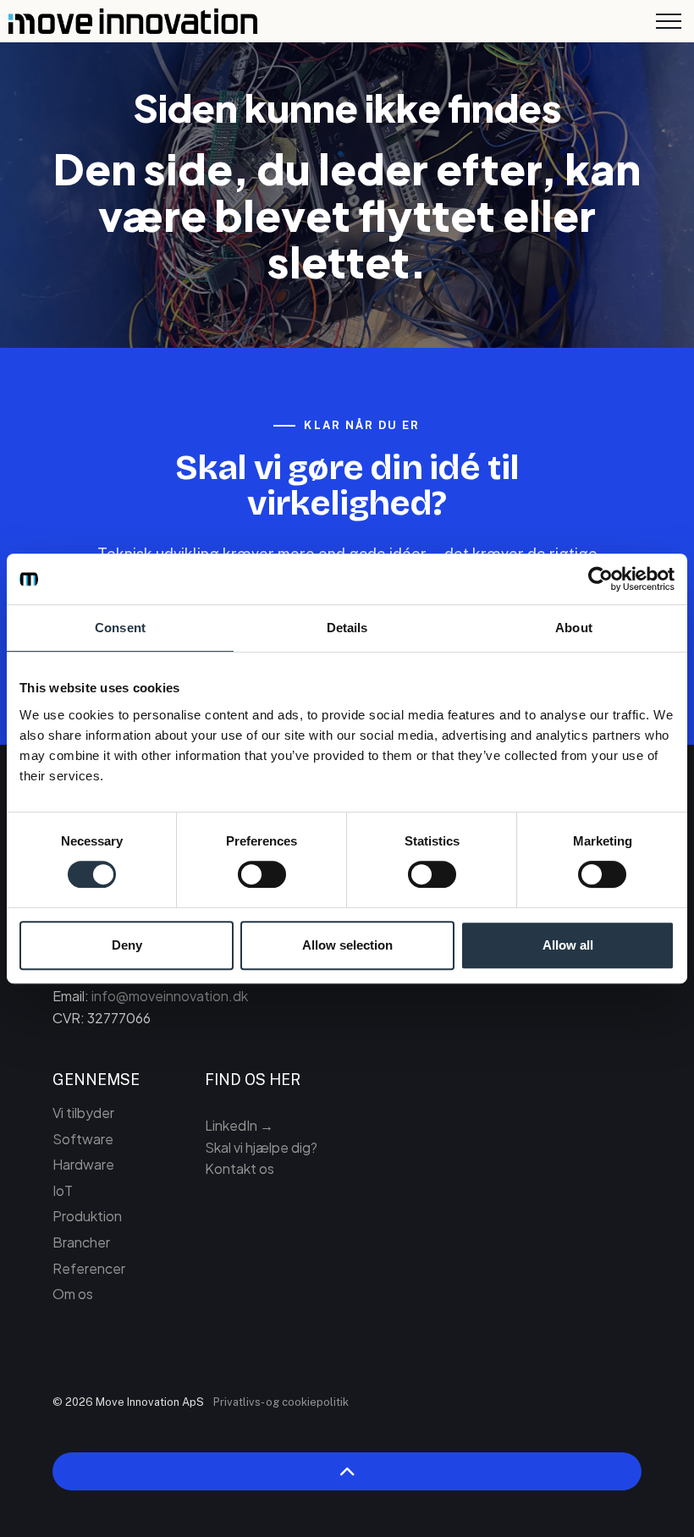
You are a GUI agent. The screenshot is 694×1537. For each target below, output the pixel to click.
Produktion (87, 1216)
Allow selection (347, 945)
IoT (62, 1190)
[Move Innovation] (132, 21)
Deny (127, 945)
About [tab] (573, 627)
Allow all (568, 945)
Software (82, 1139)
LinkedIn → (239, 1125)
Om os (72, 1294)
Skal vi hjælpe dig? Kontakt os (261, 1158)
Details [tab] (347, 627)
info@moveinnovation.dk (169, 996)
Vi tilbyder (83, 1112)
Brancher (81, 1242)
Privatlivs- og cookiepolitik (281, 1402)
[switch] (262, 874)
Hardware (83, 1164)
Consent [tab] (120, 627)
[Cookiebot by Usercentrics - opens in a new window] (600, 579)
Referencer (88, 1268)
